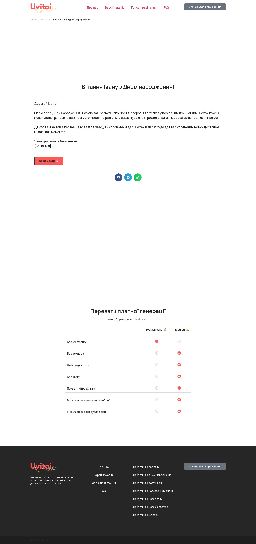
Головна (33, 19)
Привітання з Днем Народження (152, 475)
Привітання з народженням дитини (153, 491)
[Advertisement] (128, 49)
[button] (48, 161)
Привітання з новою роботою (150, 507)
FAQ (166, 7)
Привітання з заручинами (148, 483)
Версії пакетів (114, 7)
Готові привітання (143, 7)
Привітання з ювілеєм (146, 515)
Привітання (45, 19)
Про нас (92, 7)
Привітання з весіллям (146, 466)
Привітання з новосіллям (147, 499)
